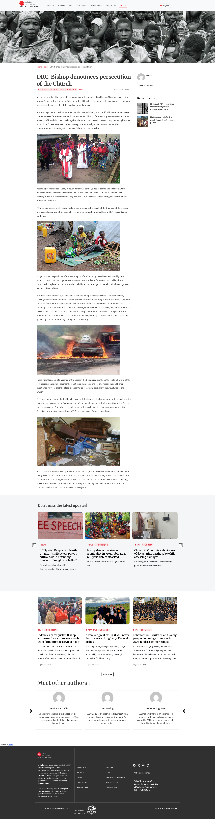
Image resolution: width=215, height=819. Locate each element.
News (71, 5)
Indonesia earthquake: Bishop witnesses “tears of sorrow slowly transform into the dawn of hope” (59, 638)
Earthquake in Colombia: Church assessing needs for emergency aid (155, 554)
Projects (61, 5)
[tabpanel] (60, 542)
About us (50, 5)
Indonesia (51, 630)
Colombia (100, 545)
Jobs (108, 772)
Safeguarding (111, 787)
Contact (109, 767)
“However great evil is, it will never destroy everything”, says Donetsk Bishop (107, 638)
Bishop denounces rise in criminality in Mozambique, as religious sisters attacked (59, 554)
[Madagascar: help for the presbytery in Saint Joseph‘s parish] (142, 121)
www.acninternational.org (56, 808)
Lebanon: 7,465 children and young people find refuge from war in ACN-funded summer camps (155, 638)
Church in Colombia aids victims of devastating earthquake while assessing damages (107, 554)
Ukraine (104, 630)
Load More (107, 674)
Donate (123, 5)
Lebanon (145, 630)
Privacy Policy (112, 782)
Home (39, 67)
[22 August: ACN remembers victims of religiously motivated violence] (142, 108)
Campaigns (82, 5)
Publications (96, 5)
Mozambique (54, 545)
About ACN (81, 767)
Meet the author (146, 85)
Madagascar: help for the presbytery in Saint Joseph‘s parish (162, 120)
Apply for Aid (111, 5)
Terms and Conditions (115, 777)
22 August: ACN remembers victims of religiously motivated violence (162, 107)
